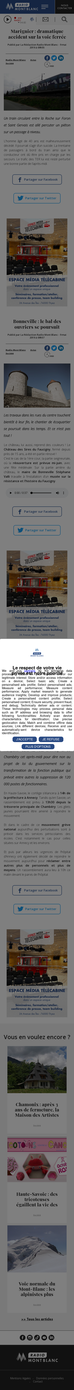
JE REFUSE (51, 739)
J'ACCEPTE (24, 739)
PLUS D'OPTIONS (38, 746)
